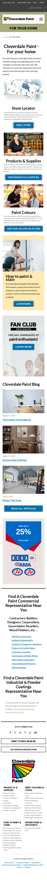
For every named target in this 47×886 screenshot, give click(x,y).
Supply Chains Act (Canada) (11, 865)
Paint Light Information (34, 817)
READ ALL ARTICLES (23, 508)
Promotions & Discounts (33, 824)
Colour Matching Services (31, 801)
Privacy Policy (9, 862)
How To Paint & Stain (12, 824)
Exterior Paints (9, 796)
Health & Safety (10, 845)
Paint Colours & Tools (34, 789)
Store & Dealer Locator (24, 2)
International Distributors (24, 663)
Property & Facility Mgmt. (23, 648)
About (35, 2)
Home (5, 37)
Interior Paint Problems (13, 838)
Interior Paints (9, 793)
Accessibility (36, 862)
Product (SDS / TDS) (9, 3)
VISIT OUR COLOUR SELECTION (23, 229)
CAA (26, 830)
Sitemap (27, 867)
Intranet (19, 867)
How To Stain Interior (12, 833)
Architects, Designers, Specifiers (27, 644)
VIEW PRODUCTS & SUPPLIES (23, 177)
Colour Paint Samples (33, 815)
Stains (6, 800)
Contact (41, 2)
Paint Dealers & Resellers (23, 660)
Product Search (10, 810)
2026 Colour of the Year (34, 798)
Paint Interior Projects (12, 828)
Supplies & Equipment (12, 808)
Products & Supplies (10, 789)
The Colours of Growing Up (17, 419)
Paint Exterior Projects (12, 830)
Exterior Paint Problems (13, 840)
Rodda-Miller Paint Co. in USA (32, 865)
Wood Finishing (19, 667)
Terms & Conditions (22, 862)
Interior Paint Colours (33, 805)
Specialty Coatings (11, 805)
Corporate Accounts (21, 652)
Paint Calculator (10, 843)
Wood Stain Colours (32, 810)
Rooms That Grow (12, 500)
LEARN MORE (23, 304)
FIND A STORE (23, 125)
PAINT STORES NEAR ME (23, 741)
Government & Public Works (25, 656)
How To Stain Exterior (12, 835)
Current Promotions (33, 828)
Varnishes (7, 803)
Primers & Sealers (11, 798)
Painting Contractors (21, 636)
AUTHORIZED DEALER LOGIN (23, 749)
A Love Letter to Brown (15, 460)
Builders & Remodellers (22, 640)
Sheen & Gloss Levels (33, 813)
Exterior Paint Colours (33, 808)
